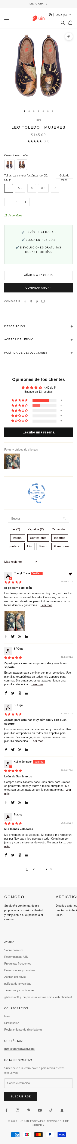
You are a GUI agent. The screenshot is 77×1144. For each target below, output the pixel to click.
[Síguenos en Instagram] (17, 1110)
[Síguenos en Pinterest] (29, 1110)
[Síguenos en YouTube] (40, 1110)
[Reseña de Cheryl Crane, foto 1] (14, 621)
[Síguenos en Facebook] (6, 1110)
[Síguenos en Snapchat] (62, 1110)
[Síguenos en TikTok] (51, 1110)
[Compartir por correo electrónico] (43, 301)
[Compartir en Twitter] (31, 301)
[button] (60, 14)
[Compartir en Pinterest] (37, 301)
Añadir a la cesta (38, 275)
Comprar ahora (38, 287)
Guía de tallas (64, 178)
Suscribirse (20, 1096)
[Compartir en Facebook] (25, 301)
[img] (13, 582)
